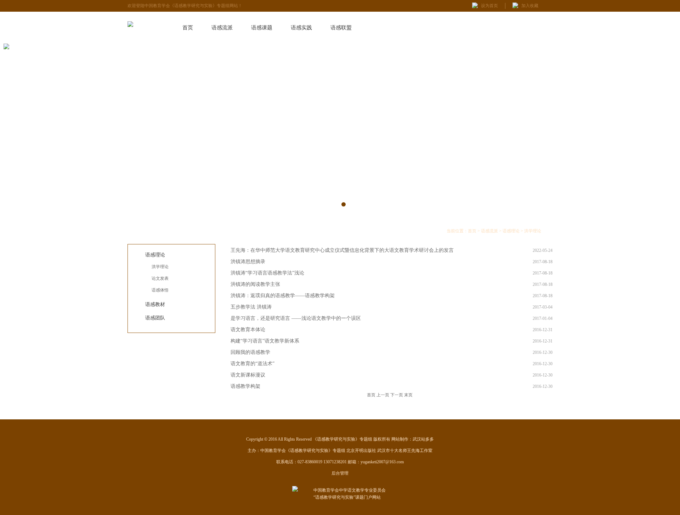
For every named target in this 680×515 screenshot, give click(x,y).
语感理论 (155, 255)
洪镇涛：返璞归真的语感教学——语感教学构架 (283, 295)
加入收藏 (529, 5)
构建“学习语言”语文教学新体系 (265, 341)
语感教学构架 (245, 386)
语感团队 (155, 318)
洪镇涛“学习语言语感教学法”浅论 (267, 273)
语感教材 (155, 304)
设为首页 (489, 5)
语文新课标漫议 (248, 375)
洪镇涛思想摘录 (248, 261)
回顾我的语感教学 (250, 352)
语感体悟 (160, 290)
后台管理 (340, 473)
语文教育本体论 (248, 329)
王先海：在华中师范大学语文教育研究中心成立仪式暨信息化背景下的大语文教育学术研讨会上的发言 (342, 250)
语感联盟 (341, 27)
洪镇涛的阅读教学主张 (255, 284)
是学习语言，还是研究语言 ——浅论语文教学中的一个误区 (296, 318)
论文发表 (160, 278)
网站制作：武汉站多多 (412, 439)
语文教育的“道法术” (252, 363)
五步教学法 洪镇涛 (251, 307)
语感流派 (222, 27)
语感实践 (301, 27)
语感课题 (261, 27)
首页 (187, 27)
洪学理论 (160, 266)
